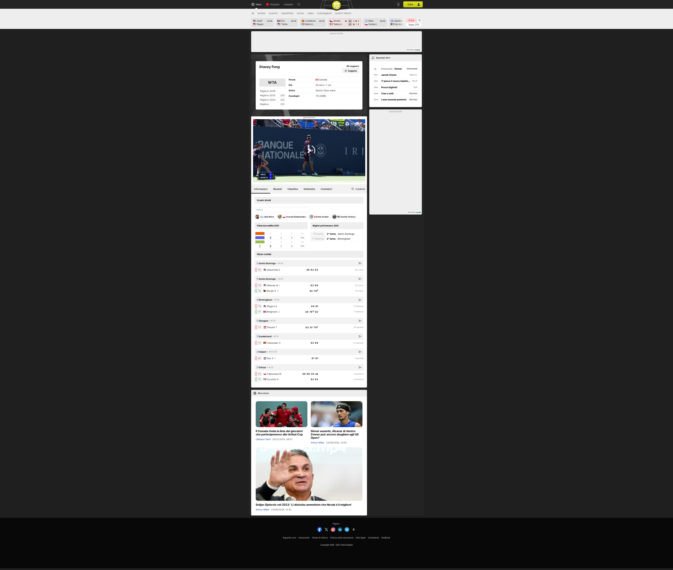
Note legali (361, 537)
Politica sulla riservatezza (342, 537)
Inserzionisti (304, 537)
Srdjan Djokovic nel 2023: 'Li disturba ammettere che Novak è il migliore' (304, 504)
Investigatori (324, 13)
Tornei (300, 13)
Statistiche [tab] (309, 189)
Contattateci (373, 537)
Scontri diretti (343, 13)
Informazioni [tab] (260, 189)
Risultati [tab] (277, 189)
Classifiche (287, 13)
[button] (298, 4)
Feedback (385, 537)
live (411, 20)
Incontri (273, 13)
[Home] (252, 13)
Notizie (261, 13)
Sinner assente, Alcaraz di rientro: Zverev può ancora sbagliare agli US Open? (335, 434)
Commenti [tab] (326, 189)
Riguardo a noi (289, 537)
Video (310, 13)
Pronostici (274, 4)
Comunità (288, 4)
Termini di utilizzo (320, 537)
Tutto (413, 24)
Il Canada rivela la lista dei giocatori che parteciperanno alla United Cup (279, 432)
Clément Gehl (263, 439)
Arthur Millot (317, 442)
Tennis (258, 4)
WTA (272, 82)
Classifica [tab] (292, 189)
